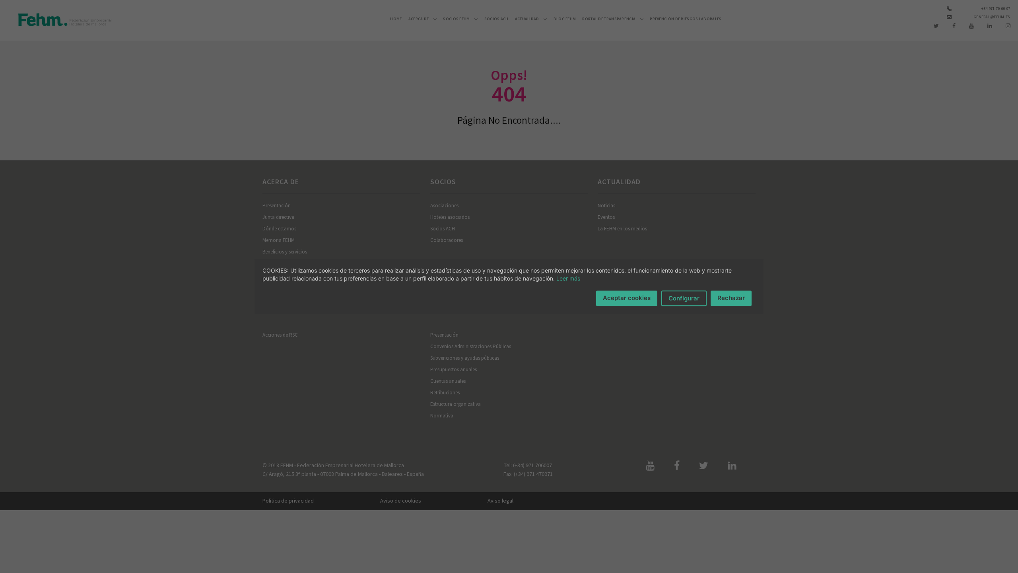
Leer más (568, 278)
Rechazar (731, 298)
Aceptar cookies (627, 298)
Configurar (683, 298)
